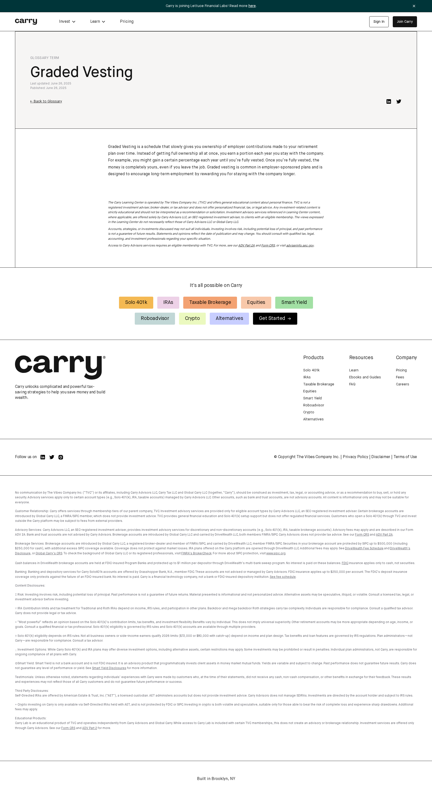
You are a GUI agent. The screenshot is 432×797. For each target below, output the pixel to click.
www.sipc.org (276, 553)
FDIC (345, 563)
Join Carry (405, 21)
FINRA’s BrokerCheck (196, 553)
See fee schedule (283, 577)
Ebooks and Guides (365, 377)
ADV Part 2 (89, 728)
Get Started (272, 318)
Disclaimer (380, 457)
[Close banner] (414, 6)
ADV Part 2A (246, 245)
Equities (256, 302)
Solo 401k (136, 302)
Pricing (127, 22)
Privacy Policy (355, 457)
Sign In (379, 21)
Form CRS (268, 245)
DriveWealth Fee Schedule (364, 548)
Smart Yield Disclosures (109, 668)
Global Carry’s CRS (49, 553)
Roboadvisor (155, 318)
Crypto (192, 318)
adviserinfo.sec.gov (300, 245)
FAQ (352, 384)
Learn (353, 370)
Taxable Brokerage (210, 302)
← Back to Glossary (46, 101)
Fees (400, 377)
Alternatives (229, 318)
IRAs (168, 302)
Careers (402, 384)
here (252, 6)
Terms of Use (405, 457)
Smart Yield (294, 302)
